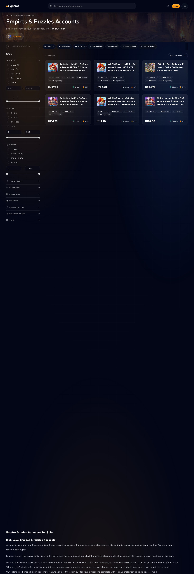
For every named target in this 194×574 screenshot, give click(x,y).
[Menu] (184, 6)
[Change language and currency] (167, 6)
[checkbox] (50, 70)
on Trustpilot (55, 28)
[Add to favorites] (55, 64)
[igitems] (12, 6)
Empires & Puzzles (14, 15)
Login (176, 6)
